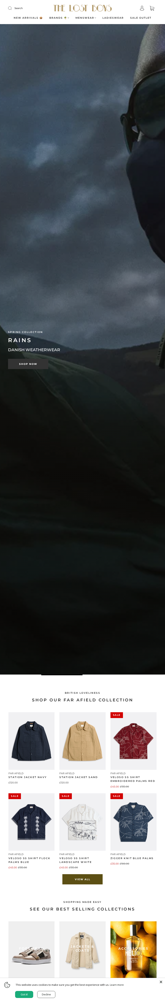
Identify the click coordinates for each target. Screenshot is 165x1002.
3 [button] (103, 674)
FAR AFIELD (16, 773)
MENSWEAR (84, 17)
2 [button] (61, 674)
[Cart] (152, 8)
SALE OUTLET (140, 17)
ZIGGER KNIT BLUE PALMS (132, 858)
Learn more (117, 985)
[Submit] (12, 8)
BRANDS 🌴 (58, 17)
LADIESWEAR (113, 17)
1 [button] (20, 674)
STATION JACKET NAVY (27, 777)
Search (18, 8)
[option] (82, 349)
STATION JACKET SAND (78, 777)
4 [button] (144, 674)
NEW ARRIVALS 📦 (28, 17)
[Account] (142, 8)
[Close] (161, 982)
